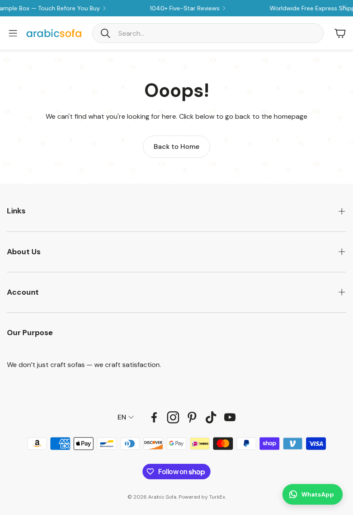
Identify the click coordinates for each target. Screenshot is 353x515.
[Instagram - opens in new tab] (173, 417)
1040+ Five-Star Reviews (178, 8)
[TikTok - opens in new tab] (211, 417)
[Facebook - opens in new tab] (154, 417)
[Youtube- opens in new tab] (230, 417)
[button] (208, 33)
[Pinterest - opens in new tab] (192, 417)
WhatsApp (317, 494)
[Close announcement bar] (344, 6)
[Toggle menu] (13, 33)
